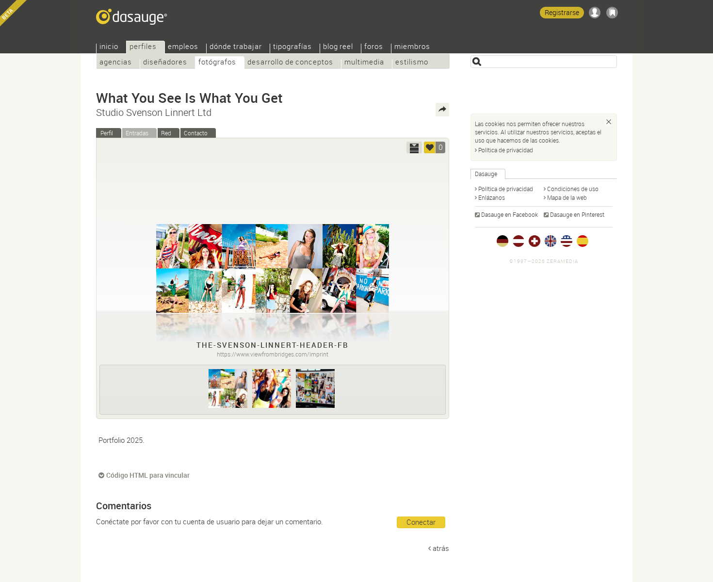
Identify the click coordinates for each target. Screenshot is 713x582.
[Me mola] (430, 147)
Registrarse (562, 12)
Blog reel (338, 47)
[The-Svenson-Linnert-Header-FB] (228, 388)
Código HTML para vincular (148, 475)
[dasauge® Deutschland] (502, 241)
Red (166, 133)
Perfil (106, 133)
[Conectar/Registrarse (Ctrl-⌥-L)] (594, 12)
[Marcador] (612, 12)
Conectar (421, 522)
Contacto (196, 133)
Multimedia (364, 62)
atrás (441, 548)
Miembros (412, 47)
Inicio (108, 47)
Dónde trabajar (236, 47)
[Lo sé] (609, 122)
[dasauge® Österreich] (518, 241)
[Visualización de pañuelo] (414, 147)
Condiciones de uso (573, 189)
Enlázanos (491, 197)
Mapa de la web (567, 197)
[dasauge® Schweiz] (534, 241)
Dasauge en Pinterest (577, 214)
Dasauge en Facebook (509, 214)
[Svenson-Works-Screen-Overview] (315, 388)
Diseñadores (165, 62)
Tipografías (292, 47)
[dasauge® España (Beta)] (582, 241)
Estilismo (411, 62)
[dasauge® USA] (566, 241)
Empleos (183, 47)
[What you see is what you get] (271, 388)
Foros (373, 47)
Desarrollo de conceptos (290, 62)
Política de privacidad (505, 150)
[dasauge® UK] (550, 241)
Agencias (115, 62)
